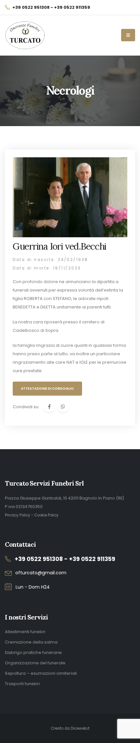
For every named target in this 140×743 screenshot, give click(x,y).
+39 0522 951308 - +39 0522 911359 (65, 559)
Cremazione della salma (31, 642)
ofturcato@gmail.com (40, 572)
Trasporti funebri (22, 684)
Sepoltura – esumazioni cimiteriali (41, 673)
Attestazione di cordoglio (47, 388)
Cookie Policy (46, 515)
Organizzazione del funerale (35, 663)
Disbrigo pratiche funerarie (33, 652)
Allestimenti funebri (25, 632)
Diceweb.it (80, 728)
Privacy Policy (17, 515)
